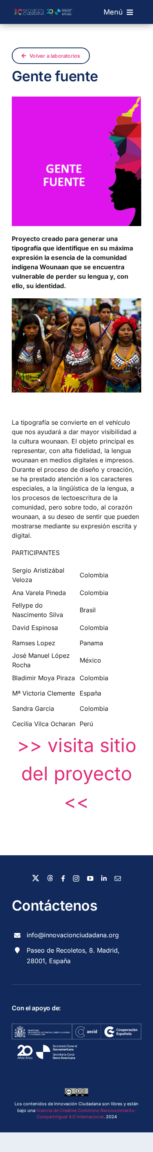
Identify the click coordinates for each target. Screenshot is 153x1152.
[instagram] (76, 878)
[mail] (118, 878)
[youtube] (90, 878)
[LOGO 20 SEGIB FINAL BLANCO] (47, 1042)
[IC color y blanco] (44, 6)
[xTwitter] (35, 878)
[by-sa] (76, 1091)
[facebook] (63, 878)
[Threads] (50, 878)
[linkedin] (104, 878)
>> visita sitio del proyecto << (77, 773)
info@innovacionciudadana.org (73, 935)
